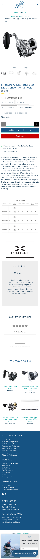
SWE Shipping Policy (10, 442)
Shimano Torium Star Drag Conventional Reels (30, 388)
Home (13, 16)
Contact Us (6, 439)
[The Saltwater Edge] (20, 5)
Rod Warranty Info (9, 448)
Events (4, 475)
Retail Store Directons (10, 509)
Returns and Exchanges (11, 446)
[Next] (26, 67)
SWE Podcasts (7, 470)
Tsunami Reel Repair (9, 451)
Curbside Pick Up (8, 507)
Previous (17, 12)
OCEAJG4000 (7, 113)
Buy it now (20, 136)
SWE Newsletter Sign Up (11, 463)
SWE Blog (6, 468)
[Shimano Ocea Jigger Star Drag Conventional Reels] (20, 45)
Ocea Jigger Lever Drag (10, 387)
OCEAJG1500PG (22, 102)
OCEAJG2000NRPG (26, 107)
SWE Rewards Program (11, 444)
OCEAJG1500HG (7, 102)
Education (6, 472)
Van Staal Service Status (11, 522)
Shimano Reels (24, 16)
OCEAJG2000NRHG (9, 107)
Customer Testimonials (10, 490)
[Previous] (14, 67)
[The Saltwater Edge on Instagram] (3, 494)
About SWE (6, 466)
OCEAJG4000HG (21, 113)
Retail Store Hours (9, 505)
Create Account (8, 487)
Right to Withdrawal (9, 455)
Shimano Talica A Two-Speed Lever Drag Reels (10, 419)
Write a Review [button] (21, 332)
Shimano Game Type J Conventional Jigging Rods (30, 419)
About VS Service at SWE (11, 518)
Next (24, 12)
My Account (6, 485)
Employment (7, 477)
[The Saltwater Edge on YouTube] (5, 494)
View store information (10, 151)
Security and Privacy (9, 453)
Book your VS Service (10, 520)
